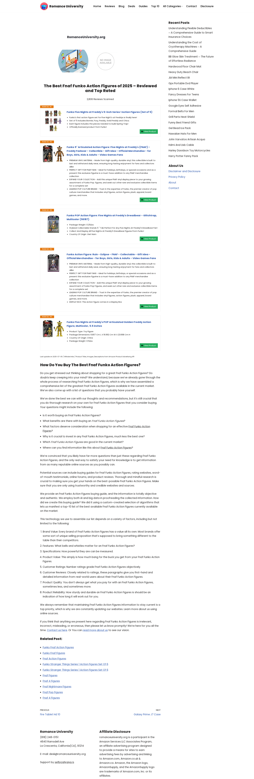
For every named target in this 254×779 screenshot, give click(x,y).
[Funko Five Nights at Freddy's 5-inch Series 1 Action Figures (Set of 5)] (53, 120)
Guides (143, 6)
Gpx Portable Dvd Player (183, 83)
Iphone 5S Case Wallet (183, 100)
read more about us (95, 630)
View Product (150, 131)
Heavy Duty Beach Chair (183, 72)
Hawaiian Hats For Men (183, 133)
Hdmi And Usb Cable (181, 145)
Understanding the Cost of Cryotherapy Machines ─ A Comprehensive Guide (185, 47)
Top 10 (155, 6)
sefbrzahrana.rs (64, 762)
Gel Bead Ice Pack (180, 128)
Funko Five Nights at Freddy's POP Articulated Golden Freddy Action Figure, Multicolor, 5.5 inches (109, 324)
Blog (121, 6)
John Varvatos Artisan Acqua (187, 139)
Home (97, 6)
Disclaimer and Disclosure (184, 171)
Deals (131, 6)
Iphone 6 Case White (181, 89)
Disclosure (207, 6)
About (172, 182)
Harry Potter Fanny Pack (183, 156)
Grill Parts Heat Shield (182, 117)
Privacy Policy (177, 177)
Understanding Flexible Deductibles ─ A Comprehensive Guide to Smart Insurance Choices (191, 32)
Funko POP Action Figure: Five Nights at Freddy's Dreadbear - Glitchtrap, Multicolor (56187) (112, 217)
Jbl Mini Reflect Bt (179, 77)
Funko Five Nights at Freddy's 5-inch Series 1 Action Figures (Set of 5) (109, 112)
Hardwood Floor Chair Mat (185, 66)
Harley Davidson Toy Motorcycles (189, 150)
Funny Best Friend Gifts (182, 122)
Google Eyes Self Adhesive (185, 106)
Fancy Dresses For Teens (184, 94)
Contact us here (57, 630)
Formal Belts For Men (181, 111)
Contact (191, 6)
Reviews (110, 6)
